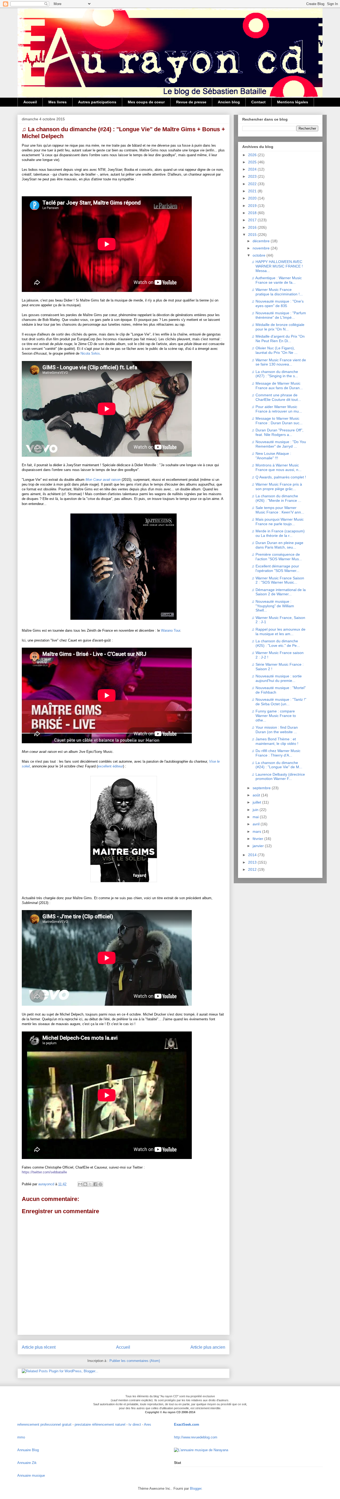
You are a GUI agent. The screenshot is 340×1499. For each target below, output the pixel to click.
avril (257, 824)
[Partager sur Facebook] (95, 1184)
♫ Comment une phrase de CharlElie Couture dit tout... (276, 397)
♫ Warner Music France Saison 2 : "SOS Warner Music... (278, 580)
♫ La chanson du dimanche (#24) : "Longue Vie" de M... (277, 765)
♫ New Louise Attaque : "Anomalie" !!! (271, 455)
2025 (253, 162)
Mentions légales (292, 102)
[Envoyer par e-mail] (80, 1184)
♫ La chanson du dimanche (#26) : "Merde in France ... (276, 498)
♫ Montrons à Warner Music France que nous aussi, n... (276, 467)
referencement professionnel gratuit (44, 1424)
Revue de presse (191, 102)
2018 (253, 213)
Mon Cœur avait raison (103, 480)
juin (256, 810)
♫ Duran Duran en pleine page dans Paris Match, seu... (277, 545)
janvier (259, 846)
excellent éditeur (110, 766)
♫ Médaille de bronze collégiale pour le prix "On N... (278, 326)
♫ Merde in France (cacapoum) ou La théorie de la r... (278, 533)
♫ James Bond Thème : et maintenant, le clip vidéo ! (275, 741)
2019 (253, 205)
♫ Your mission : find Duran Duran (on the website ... (275, 729)
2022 (253, 184)
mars (257, 831)
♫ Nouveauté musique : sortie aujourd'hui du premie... (277, 678)
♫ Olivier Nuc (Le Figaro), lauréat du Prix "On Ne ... (275, 350)
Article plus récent (39, 1347)
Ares (147, 1424)
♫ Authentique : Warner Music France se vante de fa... (277, 280)
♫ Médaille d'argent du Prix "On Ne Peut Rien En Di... (278, 338)
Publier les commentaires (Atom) (134, 1361)
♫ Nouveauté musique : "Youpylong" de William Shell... (273, 606)
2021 (253, 191)
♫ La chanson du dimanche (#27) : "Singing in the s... (275, 374)
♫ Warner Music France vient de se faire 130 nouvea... (279, 362)
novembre (262, 248)
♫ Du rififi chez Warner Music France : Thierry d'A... (276, 753)
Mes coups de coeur (146, 102)
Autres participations (97, 102)
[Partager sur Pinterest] (100, 1184)
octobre (259, 255)
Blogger (195, 1488)
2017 (253, 220)
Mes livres (57, 102)
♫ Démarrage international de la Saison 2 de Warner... (279, 592)
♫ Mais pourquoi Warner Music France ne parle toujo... (278, 521)
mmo (21, 1437)
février (258, 838)
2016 (253, 227)
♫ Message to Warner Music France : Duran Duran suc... (277, 420)
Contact (258, 102)
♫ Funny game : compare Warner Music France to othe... (274, 715)
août (257, 795)
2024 (253, 169)
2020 (253, 198)
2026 (253, 155)
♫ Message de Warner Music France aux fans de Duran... (277, 385)
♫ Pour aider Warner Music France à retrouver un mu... (277, 409)
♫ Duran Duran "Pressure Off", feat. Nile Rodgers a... (277, 432)
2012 (253, 869)
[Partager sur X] (90, 1184)
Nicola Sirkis (90, 353)
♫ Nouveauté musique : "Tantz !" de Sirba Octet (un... (279, 701)
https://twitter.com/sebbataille (44, 1172)
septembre (262, 788)
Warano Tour (170, 630)
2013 (253, 862)
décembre (262, 241)
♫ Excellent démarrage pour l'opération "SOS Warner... (275, 568)
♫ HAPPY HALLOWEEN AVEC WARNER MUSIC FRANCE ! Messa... (277, 266)
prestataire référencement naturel (100, 1424)
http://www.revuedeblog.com (195, 1437)
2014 (253, 855)
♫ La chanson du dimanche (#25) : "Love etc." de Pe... (276, 643)
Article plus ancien (207, 1347)
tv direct (135, 1424)
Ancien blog (229, 102)
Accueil (30, 102)
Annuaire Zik (27, 1463)
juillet (257, 802)
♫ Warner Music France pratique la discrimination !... (277, 291)
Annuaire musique (31, 1475)
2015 (253, 234)
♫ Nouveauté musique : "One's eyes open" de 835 (278, 303)
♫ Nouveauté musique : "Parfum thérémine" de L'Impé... (279, 315)
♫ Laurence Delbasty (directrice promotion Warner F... (278, 776)
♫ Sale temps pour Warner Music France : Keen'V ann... (278, 510)
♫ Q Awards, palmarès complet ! (279, 477)
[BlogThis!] (85, 1184)
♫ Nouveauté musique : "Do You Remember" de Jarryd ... (279, 444)
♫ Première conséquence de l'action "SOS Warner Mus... (277, 556)
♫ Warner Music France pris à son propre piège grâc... (277, 486)
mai (256, 817)
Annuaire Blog (28, 1450)
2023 (253, 176)
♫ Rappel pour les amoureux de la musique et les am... (278, 631)
